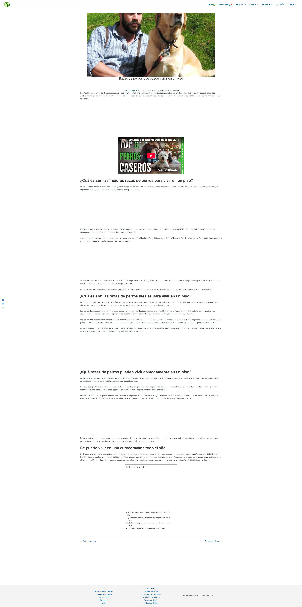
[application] (244, 4)
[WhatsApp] (3, 307)
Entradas (151, 588)
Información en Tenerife (151, 594)
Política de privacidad (104, 591)
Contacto (104, 600)
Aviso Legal (104, 597)
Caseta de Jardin (151, 600)
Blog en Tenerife (151, 591)
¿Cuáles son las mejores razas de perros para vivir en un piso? (149, 514)
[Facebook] (3, 300)
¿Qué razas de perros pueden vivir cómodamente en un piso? (149, 524)
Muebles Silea (151, 603)
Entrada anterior (88, 541)
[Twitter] (3, 303)
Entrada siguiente (213, 541)
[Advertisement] (151, 119)
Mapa (104, 603)
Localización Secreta (151, 597)
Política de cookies (104, 594)
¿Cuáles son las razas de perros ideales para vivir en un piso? (149, 519)
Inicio (104, 588)
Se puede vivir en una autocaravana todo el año (146, 528)
